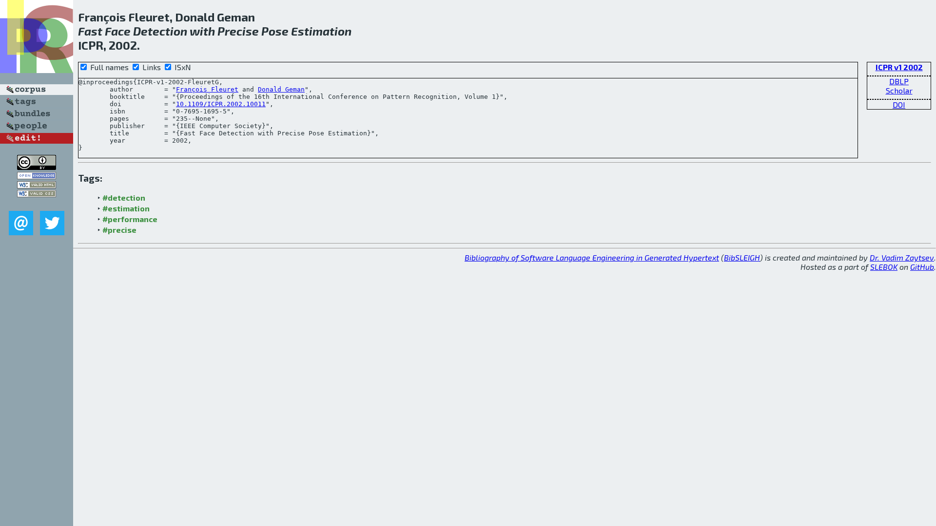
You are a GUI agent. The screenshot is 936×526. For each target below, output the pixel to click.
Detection (160, 31)
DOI (899, 104)
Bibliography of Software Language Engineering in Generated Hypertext (592, 257)
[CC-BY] (36, 166)
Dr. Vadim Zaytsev (902, 257)
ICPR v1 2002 (899, 67)
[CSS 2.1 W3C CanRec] (36, 203)
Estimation (321, 31)
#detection (123, 197)
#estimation (126, 208)
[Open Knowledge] (36, 176)
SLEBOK (883, 266)
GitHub (922, 266)
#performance (129, 219)
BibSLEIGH (742, 257)
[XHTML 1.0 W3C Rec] (36, 185)
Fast (90, 31)
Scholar (899, 90)
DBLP (899, 81)
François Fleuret (207, 89)
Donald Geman (281, 89)
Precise (238, 31)
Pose (275, 31)
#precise (119, 229)
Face (118, 31)
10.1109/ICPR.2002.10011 (221, 104)
